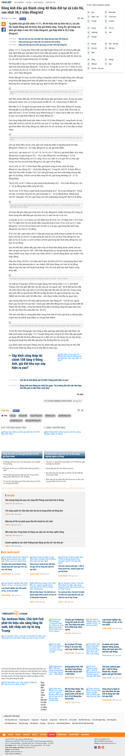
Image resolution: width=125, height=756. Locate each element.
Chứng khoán (6, 574)
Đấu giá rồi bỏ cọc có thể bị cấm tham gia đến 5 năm (21, 469)
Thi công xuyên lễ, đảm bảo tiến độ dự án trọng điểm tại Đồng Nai (34, 510)
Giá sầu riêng (23, 723)
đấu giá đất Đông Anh (33, 420)
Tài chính (68, 633)
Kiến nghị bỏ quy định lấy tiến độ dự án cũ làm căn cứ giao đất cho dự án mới (65, 480)
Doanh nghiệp (34, 574)
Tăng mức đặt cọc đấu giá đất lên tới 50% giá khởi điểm (21, 455)
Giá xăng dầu (111, 720)
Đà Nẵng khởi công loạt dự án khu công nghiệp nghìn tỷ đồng (62, 455)
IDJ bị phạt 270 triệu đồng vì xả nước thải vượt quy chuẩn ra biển (74, 647)
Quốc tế (32, 602)
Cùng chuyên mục (55, 427)
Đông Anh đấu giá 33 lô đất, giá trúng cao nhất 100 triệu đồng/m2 (43, 45)
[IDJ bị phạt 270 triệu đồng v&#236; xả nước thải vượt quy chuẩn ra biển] (56, 648)
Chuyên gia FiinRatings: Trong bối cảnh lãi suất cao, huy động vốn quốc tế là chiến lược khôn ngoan (75, 625)
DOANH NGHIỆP (74, 735)
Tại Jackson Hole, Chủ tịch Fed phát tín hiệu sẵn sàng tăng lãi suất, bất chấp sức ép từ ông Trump (71, 594)
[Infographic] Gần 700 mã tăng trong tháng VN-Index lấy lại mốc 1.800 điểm (74, 670)
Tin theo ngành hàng (99, 5)
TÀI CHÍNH (43, 735)
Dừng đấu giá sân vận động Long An (59, 468)
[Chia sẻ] (3, 29)
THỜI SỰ (10, 735)
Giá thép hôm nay (11, 723)
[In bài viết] (79, 18)
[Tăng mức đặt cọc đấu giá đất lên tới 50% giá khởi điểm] (21, 444)
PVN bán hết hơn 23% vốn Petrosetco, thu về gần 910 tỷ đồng (21, 463)
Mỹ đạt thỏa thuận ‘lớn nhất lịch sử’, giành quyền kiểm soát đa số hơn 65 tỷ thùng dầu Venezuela (43, 594)
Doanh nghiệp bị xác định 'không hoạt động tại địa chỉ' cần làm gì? (34, 542)
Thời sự (7, 514)
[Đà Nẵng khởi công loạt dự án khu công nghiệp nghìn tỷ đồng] (64, 444)
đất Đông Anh (50, 416)
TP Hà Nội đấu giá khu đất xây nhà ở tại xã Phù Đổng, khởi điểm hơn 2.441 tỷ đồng (21, 476)
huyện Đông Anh (36, 416)
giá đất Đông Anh (64, 416)
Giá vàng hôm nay (11, 720)
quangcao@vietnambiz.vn (107, 743)
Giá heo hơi (63, 720)
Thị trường (19, 2)
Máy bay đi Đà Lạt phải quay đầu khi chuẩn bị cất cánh (29, 521)
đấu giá (12, 416)
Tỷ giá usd (34, 720)
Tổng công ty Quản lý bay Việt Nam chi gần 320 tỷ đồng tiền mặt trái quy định (42, 567)
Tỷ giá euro (53, 720)
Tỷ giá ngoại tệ (24, 720)
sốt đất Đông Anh (16, 420)
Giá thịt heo (34, 723)
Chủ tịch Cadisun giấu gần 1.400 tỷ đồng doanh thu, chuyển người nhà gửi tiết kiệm (71, 568)
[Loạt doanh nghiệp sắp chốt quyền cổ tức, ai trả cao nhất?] (14, 584)
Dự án (28, 2)
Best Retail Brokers (63, 723)
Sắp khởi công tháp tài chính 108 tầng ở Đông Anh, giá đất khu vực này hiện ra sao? (28, 362)
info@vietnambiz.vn (16, 751)
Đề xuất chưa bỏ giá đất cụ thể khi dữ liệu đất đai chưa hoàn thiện (64, 474)
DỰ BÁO (18, 735)
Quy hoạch (38, 2)
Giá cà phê (72, 720)
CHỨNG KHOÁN (62, 735)
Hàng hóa (8, 503)
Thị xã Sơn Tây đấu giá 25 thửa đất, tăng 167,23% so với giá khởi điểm (21, 482)
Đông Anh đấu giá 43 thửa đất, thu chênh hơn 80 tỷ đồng (39, 42)
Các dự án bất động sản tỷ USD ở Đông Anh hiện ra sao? (44, 380)
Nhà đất (6, 2)
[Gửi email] (82, 18)
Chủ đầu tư (50, 2)
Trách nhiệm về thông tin (13, 754)
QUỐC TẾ (35, 735)
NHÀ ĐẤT (52, 735)
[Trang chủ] (3, 24)
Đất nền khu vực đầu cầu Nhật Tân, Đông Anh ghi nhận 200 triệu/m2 (43, 39)
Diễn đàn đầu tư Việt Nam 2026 (83, 723)
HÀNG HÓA (26, 735)
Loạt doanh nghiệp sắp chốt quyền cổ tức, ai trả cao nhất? (13, 589)
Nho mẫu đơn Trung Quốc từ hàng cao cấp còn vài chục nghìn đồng (34, 532)
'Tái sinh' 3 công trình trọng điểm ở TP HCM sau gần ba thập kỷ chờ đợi (65, 463)
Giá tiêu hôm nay (84, 720)
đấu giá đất (23, 416)
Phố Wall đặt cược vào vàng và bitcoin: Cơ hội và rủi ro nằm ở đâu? (44, 696)
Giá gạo (42, 723)
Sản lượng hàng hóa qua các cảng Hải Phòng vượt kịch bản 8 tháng (34, 500)
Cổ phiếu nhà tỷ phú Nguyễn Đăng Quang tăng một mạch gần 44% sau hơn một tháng (14, 567)
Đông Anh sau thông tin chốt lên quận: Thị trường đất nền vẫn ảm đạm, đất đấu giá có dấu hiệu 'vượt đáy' (51, 386)
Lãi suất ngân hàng (98, 720)
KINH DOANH (85, 735)
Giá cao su (51, 723)
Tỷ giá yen (44, 720)
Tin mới (10, 495)
